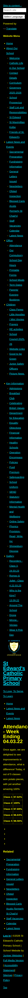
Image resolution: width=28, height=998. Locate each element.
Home (9, 703)
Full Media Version (13, 960)
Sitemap (7, 975)
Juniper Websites (12, 955)
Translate (11, 28)
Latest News (13, 718)
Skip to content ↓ (12, 5)
